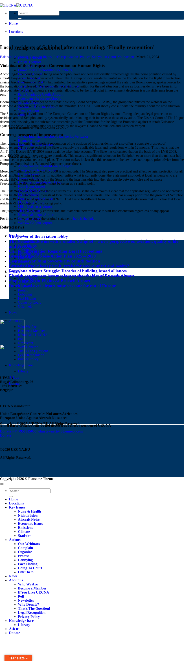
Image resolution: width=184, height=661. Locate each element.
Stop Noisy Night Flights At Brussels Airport (49, 280)
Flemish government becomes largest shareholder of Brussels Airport (71, 275)
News (13, 312)
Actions (14, 540)
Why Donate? (28, 347)
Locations (16, 32)
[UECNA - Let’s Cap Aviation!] (16, 5)
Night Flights (28, 515)
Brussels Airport (29, 62)
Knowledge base (21, 621)
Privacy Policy (28, 359)
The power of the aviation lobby (38, 236)
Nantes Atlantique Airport (36, 215)
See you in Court (104, 57)
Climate (24, 531)
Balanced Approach (14, 57)
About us (16, 580)
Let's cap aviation (65, 57)
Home (13, 23)
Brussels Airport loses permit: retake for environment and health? (69, 266)
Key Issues (17, 507)
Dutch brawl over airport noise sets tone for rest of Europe (62, 285)
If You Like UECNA (33, 335)
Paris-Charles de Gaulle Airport (40, 94)
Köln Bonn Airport (31, 186)
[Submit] (20, 18)
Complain (25, 548)
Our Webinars (29, 544)
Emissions (25, 527)
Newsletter (25, 343)
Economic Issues (30, 523)
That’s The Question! (33, 351)
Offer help (25, 306)
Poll (21, 596)
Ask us (14, 377)
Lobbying (25, 294)
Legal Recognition (31, 355)
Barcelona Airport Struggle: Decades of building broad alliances (68, 271)
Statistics (24, 536)
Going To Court (29, 302)
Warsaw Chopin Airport (35, 223)
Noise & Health (29, 511)
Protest (23, 290)
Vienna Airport (28, 110)
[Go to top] (2, 484)
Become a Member (31, 331)
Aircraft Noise (28, 519)
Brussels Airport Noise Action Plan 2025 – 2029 (52, 256)
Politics (85, 57)
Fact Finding (27, 298)
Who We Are (27, 327)
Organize (25, 552)
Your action (126, 57)
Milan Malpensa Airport (35, 206)
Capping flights (41, 57)
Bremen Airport (29, 140)
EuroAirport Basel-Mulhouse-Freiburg (45, 70)
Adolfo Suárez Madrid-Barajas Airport (45, 166)
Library (23, 371)
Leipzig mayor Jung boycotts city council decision (54, 261)
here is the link (83, 218)
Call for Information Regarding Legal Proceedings (55, 251)
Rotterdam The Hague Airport (39, 98)
